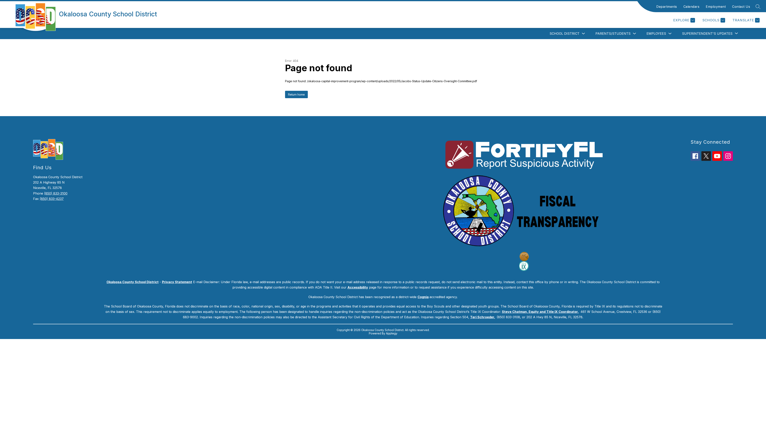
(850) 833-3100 (55, 193)
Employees (656, 34)
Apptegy (391, 333)
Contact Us (741, 7)
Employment (716, 7)
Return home (296, 94)
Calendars (691, 7)
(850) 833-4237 (52, 199)
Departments (666, 7)
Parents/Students (613, 34)
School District (564, 34)
